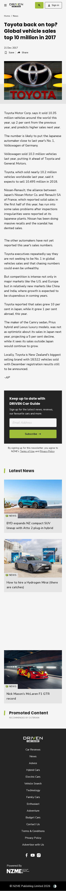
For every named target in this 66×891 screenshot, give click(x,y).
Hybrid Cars (33, 770)
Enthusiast (33, 804)
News (15, 16)
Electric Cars (33, 777)
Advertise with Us (33, 845)
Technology (33, 790)
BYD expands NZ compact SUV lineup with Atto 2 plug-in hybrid (33, 506)
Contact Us (33, 824)
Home (7, 16)
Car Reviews (33, 749)
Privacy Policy (47, 451)
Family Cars (33, 797)
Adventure (33, 811)
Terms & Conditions (33, 831)
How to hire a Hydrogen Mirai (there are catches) (33, 565)
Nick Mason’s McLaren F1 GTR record (33, 676)
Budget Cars (33, 817)
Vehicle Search (33, 783)
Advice (33, 763)
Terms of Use (27, 451)
